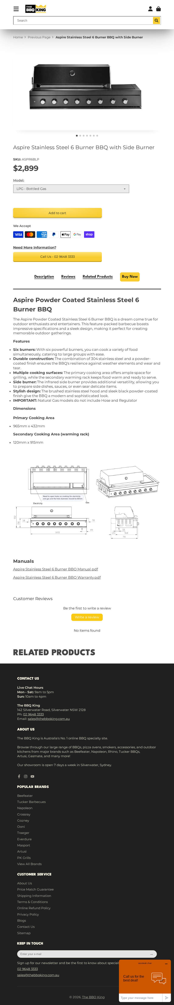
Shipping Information (34, 896)
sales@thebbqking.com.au (49, 719)
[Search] (156, 20)
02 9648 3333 (33, 714)
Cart (158, 8)
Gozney (23, 820)
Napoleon (24, 808)
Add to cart (57, 213)
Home (18, 37)
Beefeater (25, 796)
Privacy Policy (28, 914)
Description (44, 277)
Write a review (87, 617)
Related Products (98, 277)
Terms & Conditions (32, 902)
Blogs (21, 921)
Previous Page (39, 37)
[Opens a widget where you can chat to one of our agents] (145, 981)
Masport (23, 845)
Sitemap (24, 933)
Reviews (68, 277)
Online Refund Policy (34, 908)
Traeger (23, 833)
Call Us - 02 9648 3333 (57, 257)
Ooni (21, 827)
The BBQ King (93, 997)
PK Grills (24, 858)
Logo (35, 8)
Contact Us (26, 927)
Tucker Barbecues (31, 802)
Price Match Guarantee (35, 889)
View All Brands (29, 864)
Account (150, 8)
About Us (24, 883)
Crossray (23, 814)
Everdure (24, 839)
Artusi (22, 851)
